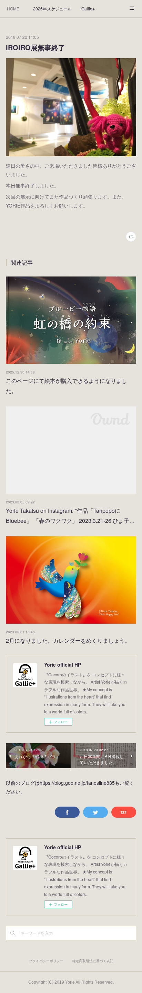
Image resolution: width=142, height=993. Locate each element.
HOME (13, 8)
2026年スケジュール (52, 8)
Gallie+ (88, 8)
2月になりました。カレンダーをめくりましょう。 (68, 640)
